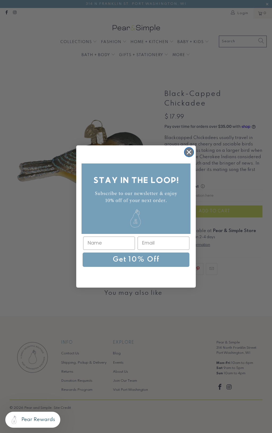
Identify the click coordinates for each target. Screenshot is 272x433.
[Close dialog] (189, 152)
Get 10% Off (136, 259)
